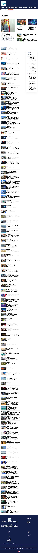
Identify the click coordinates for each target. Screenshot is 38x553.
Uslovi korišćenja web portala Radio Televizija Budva (17, 548)
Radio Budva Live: (3, 9)
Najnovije (2, 7)
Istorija (9, 538)
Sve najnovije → (31, 89)
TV (28, 532)
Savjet (9, 539)
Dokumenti (9, 541)
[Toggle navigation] (35, 3)
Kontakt (28, 535)
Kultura (34, 7)
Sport (9, 531)
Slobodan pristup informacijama (9, 543)
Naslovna (28, 520)
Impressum (7, 548)
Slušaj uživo (11, 9)
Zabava (9, 532)
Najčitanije (8, 7)
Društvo (20, 7)
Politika (30, 7)
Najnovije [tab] (29, 52)
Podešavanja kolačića (30, 548)
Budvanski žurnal (14, 7)
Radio (29, 531)
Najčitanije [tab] (30, 54)
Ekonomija (25, 7)
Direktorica (9, 540)
